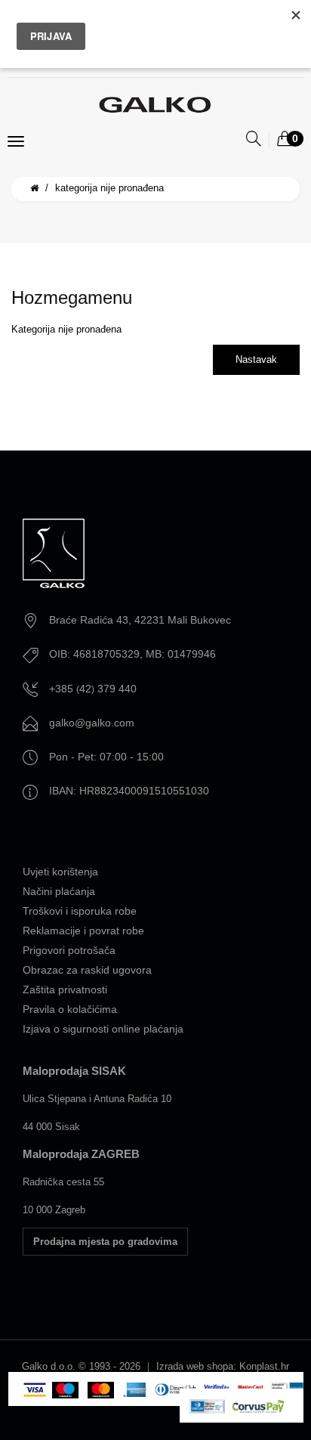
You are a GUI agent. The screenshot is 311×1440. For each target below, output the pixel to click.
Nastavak (256, 359)
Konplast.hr (264, 1366)
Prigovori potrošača (69, 950)
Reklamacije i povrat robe (83, 930)
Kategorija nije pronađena (109, 188)
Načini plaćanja (59, 891)
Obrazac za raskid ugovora (87, 970)
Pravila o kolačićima (70, 1009)
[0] (284, 140)
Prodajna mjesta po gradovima (105, 1241)
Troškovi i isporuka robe (80, 911)
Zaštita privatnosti (65, 989)
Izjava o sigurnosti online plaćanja (103, 1029)
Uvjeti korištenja (60, 872)
